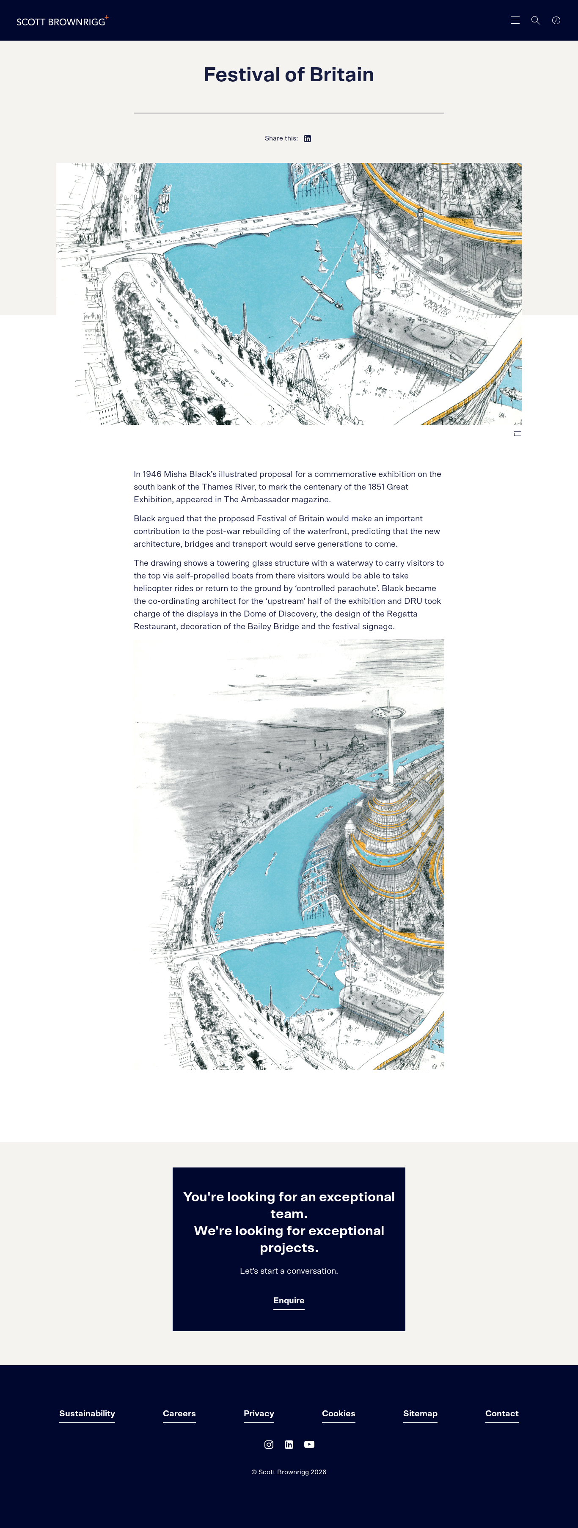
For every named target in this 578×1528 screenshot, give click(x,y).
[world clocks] (556, 20)
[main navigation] (515, 20)
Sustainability (87, 1414)
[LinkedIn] (289, 1446)
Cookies (338, 1414)
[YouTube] (309, 1446)
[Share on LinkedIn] (307, 138)
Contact (502, 1414)
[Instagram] (269, 1446)
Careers (179, 1414)
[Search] (536, 20)
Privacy (259, 1414)
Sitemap (420, 1414)
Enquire (289, 1301)
